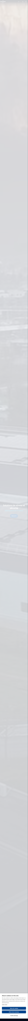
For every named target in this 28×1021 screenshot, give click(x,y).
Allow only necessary (14, 1012)
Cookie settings (14, 1015)
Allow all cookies (14, 1008)
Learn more (4, 1004)
